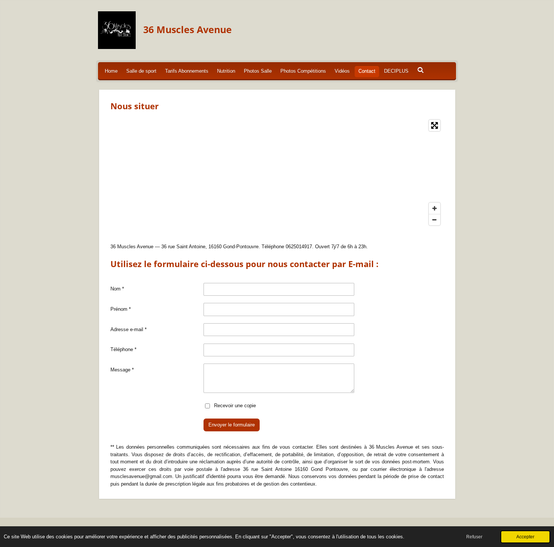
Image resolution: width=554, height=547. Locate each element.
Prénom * (120, 309)
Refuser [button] (474, 536)
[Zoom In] (434, 208)
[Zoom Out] (434, 219)
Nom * (117, 289)
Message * (122, 370)
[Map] (277, 172)
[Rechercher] (420, 70)
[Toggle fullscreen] (434, 125)
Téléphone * (123, 349)
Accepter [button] (525, 536)
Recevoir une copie (235, 405)
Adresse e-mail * (128, 329)
